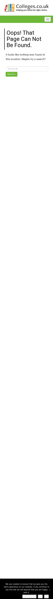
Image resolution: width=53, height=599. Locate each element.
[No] (49, 589)
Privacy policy (29, 596)
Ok (46, 596)
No (40, 596)
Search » (11, 74)
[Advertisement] (27, 190)
